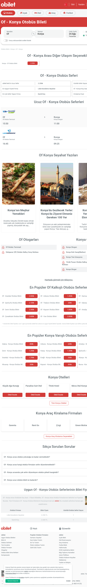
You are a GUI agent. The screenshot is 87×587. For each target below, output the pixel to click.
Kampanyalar (5, 555)
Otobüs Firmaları (6, 547)
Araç (53, 13)
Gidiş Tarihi (73, 31)
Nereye (40, 31)
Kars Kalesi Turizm (36, 540)
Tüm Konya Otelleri (58, 403)
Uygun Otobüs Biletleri (8, 537)
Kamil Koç (41, 94)
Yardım (81, 4)
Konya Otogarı (71, 247)
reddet (26, 571)
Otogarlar (4, 550)
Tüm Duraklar (5, 545)
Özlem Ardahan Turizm (37, 545)
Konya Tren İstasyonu (74, 257)
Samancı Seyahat (35, 537)
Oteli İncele (12, 395)
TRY (73, 4)
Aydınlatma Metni (10, 573)
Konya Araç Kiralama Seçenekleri (59, 436)
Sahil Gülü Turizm (35, 547)
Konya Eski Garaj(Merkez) (76, 252)
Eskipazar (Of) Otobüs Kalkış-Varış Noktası (22, 252)
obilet (57, 501)
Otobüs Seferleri (6, 542)
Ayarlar (68, 581)
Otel (39, 13)
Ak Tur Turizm (34, 542)
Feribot (69, 13)
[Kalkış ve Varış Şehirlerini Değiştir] (34, 34)
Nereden (10, 31)
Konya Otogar (71, 269)
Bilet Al (3, 540)
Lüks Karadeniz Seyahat (46, 89)
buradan (21, 577)
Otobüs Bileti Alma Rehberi (9, 552)
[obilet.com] (13, 6)
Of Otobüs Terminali (13, 247)
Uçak (24, 13)
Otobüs (9, 13)
